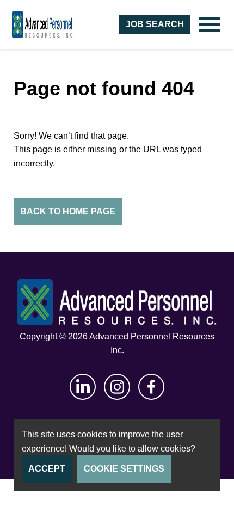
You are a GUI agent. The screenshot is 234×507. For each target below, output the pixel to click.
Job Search (155, 24)
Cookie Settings (124, 468)
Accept (46, 468)
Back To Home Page (67, 211)
